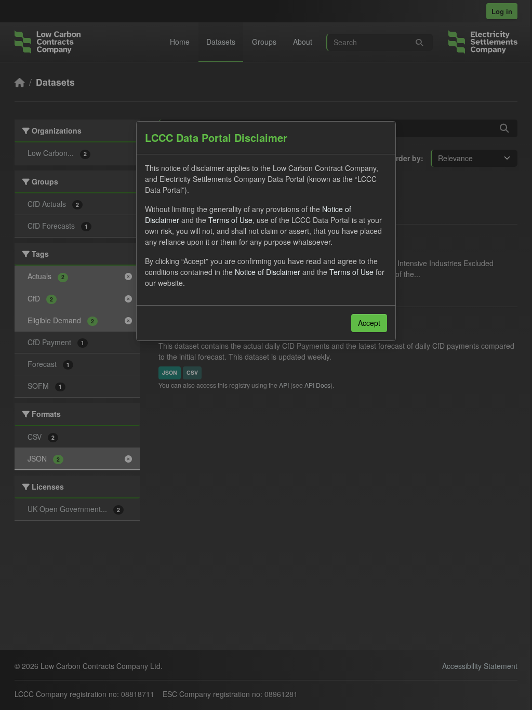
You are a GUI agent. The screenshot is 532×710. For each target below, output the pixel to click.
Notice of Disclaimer (267, 272)
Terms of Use (230, 220)
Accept (369, 323)
